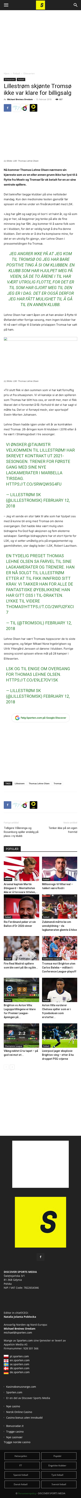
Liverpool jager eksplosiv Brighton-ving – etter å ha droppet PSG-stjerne (58, 1054)
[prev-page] (6, 1067)
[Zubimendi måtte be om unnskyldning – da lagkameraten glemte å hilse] (59, 906)
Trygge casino (15, 1431)
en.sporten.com (20, 1360)
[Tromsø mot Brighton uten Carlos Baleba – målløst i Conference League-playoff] (59, 948)
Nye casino (13, 1406)
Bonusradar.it (15, 1426)
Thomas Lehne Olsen (39, 783)
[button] (6, 5)
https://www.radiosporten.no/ (25, 108)
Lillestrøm (20, 783)
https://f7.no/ (16, 108)
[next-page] (12, 1067)
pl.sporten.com (19, 1356)
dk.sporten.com (19, 1368)
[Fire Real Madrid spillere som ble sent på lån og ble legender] (21, 948)
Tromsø (57, 783)
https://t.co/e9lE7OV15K (32, 680)
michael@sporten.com (18, 1332)
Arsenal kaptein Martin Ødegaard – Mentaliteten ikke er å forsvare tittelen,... (21, 888)
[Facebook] (7, 108)
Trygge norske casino (17, 1442)
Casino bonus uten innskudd (24, 1417)
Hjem (6, 73)
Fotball (16, 73)
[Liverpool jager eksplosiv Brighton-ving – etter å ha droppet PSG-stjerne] (59, 1035)
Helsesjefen (21, 1456)
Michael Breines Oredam (20, 99)
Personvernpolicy (27, 1493)
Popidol (57, 1456)
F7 (20, 1465)
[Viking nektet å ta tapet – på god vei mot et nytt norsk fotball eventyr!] (21, 1035)
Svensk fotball (59, 1484)
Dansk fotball (21, 1484)
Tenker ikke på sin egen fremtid (62, 830)
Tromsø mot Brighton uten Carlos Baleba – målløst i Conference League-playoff (59, 967)
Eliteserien (29, 73)
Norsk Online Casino (19, 1412)
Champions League (13, 1046)
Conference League (52, 958)
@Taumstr (39, 444)
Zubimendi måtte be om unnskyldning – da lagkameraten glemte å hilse (59, 925)
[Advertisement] (40, 37)
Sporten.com (25, 1340)
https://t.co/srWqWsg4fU (33, 484)
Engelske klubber (57, 1465)
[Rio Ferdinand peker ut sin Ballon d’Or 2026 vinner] (21, 906)
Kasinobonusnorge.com (21, 1386)
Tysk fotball (57, 1475)
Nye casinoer (14, 1437)
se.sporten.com (19, 1364)
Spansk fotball (20, 1475)
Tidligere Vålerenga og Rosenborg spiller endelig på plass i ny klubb (21, 832)
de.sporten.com (20, 1372)
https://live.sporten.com (33, 108)
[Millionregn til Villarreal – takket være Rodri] (59, 869)
